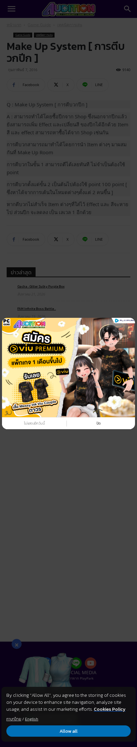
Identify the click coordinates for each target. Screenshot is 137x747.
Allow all (68, 731)
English (31, 719)
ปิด (98, 423)
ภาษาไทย (13, 719)
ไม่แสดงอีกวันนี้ (34, 423)
